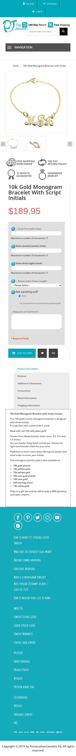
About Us (18, 608)
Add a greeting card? (27, 291)
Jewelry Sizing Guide (28, 443)
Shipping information (29, 405)
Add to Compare (53, 353)
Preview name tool (24, 686)
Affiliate (18, 678)
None (24, 296)
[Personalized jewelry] (11, 26)
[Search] (64, 31)
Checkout (51, 4)
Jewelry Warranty (23, 633)
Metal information (27, 398)
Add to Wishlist (42, 353)
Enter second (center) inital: (31, 245)
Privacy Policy (21, 669)
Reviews (22, 376)
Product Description (28, 368)
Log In (39, 11)
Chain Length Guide (24, 625)
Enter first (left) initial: (28, 229)
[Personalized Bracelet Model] (36, 143)
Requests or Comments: (25, 312)
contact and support (25, 642)
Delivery (18, 652)
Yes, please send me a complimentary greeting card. (40, 303)
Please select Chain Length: (31, 281)
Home (16, 66)
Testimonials (21, 697)
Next (70, 144)
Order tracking (22, 661)
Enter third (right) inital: (29, 263)
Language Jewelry (23, 714)
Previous (3, 144)
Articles (18, 705)
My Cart (30, 4)
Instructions (24, 390)
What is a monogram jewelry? (30, 577)
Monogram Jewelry (52, 451)
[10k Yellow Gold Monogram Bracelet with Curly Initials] (16, 143)
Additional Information (30, 383)
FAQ (16, 722)
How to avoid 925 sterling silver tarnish (31, 540)
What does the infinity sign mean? (33, 551)
